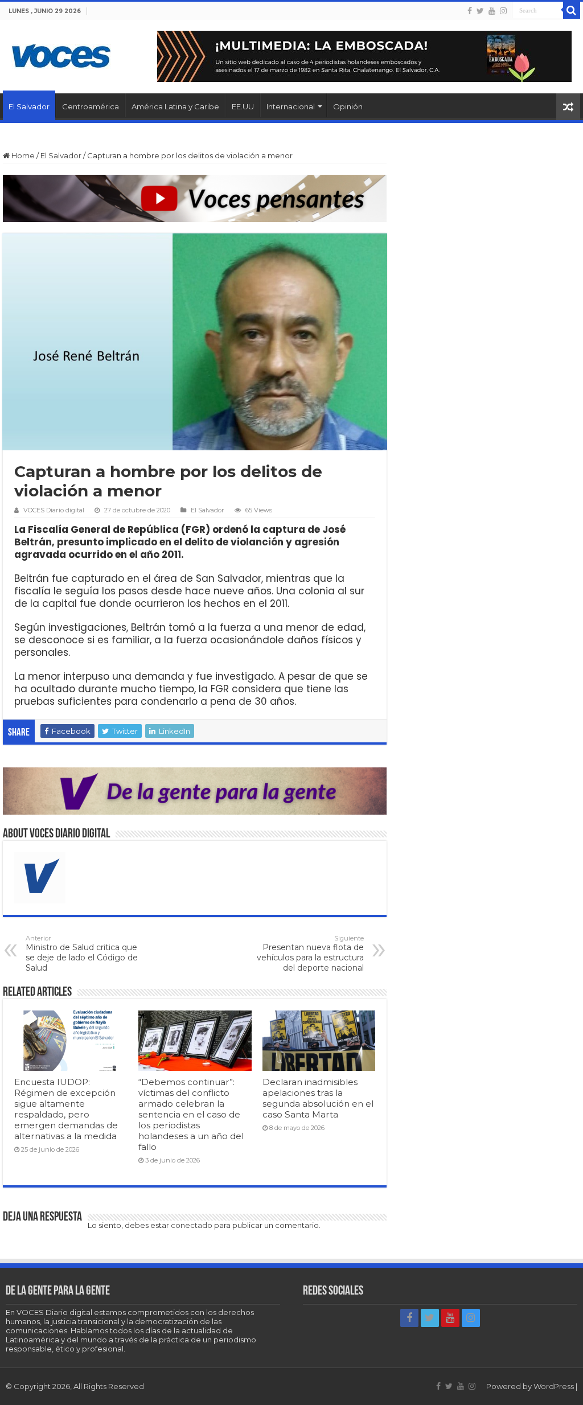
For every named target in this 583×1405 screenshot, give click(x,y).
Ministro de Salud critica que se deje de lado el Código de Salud (82, 953)
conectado (191, 1225)
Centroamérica (90, 106)
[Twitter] (480, 11)
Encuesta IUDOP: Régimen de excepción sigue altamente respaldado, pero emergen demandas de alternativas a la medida (66, 1109)
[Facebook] (469, 11)
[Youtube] (491, 11)
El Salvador (29, 106)
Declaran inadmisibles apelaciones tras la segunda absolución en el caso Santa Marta (317, 1098)
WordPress (553, 1386)
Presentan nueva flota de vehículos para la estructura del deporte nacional (310, 953)
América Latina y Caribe (175, 106)
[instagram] (503, 11)
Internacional (290, 106)
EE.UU (243, 106)
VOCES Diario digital (53, 510)
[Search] (571, 10)
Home (22, 155)
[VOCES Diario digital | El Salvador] (61, 54)
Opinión (348, 106)
